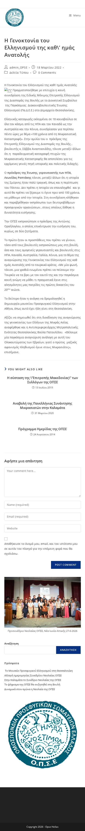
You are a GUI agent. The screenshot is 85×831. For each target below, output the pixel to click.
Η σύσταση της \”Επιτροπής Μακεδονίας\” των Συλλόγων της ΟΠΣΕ (42, 380)
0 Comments (47, 72)
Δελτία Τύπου (19, 72)
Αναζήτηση (11, 643)
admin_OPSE (18, 67)
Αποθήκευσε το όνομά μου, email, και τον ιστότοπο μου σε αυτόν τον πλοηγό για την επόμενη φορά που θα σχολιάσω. (41, 548)
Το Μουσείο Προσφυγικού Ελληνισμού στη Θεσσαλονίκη (38, 670)
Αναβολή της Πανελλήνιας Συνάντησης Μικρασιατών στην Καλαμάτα (42, 405)
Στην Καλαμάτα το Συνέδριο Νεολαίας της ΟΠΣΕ (32, 680)
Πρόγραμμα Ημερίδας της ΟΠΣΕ (42, 429)
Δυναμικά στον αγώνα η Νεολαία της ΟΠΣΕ (29, 689)
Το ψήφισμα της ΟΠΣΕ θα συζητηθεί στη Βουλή (32, 684)
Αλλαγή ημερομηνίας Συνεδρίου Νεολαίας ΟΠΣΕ (33, 675)
